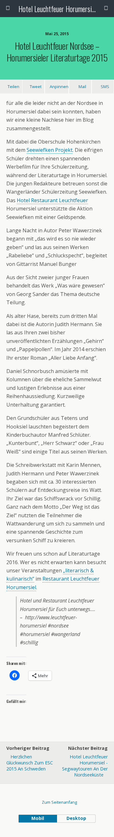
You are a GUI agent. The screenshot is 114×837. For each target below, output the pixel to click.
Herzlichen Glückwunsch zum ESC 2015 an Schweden (29, 763)
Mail (82, 86)
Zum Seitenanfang (59, 802)
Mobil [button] (37, 818)
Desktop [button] (76, 818)
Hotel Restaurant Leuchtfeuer (52, 200)
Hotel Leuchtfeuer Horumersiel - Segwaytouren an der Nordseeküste (85, 766)
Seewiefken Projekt (50, 149)
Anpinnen (59, 86)
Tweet (35, 86)
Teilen (13, 86)
